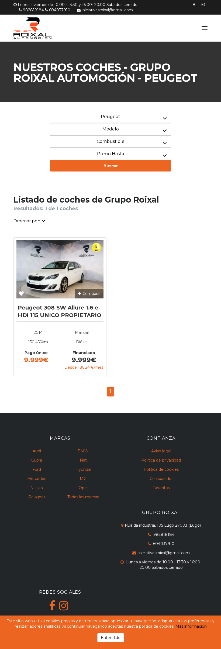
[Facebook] (194, 4)
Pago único (36, 352)
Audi (37, 451)
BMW (83, 451)
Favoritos (161, 487)
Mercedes (36, 478)
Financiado (83, 352)
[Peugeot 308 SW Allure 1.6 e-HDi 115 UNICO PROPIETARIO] (59, 269)
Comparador (161, 478)
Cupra (36, 460)
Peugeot (36, 497)
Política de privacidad (161, 460)
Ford (36, 469)
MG (83, 478)
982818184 (33, 10)
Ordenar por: (26, 220)
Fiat (83, 460)
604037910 (59, 10)
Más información (191, 626)
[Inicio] (45, 28)
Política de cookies (161, 469)
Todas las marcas (83, 497)
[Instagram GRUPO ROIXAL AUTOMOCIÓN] (63, 605)
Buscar (110, 165)
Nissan (36, 487)
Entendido (110, 637)
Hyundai (83, 469)
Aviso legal (161, 451)
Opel (83, 487)
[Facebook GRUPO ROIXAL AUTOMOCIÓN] (52, 605)
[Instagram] (203, 4)
